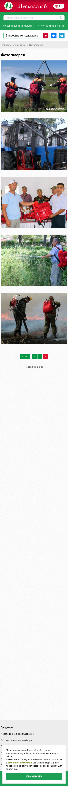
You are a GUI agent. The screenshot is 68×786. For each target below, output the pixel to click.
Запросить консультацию (22, 35)
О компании (19, 44)
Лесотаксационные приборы (16, 740)
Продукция (7, 727)
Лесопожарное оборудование (17, 733)
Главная (5, 44)
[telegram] (62, 35)
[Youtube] (45, 35)
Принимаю (34, 776)
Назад (25, 356)
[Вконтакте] (53, 35)
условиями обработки (20, 762)
